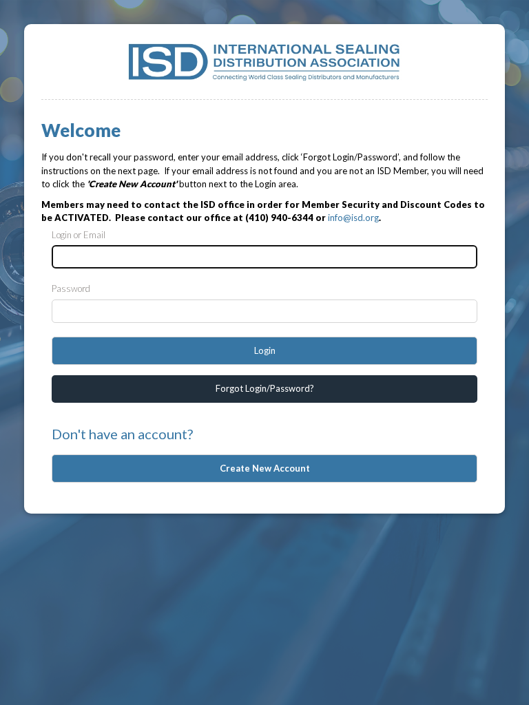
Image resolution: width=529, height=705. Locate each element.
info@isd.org (353, 217)
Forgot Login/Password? (265, 388)
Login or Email (78, 234)
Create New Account (265, 468)
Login (265, 350)
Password (71, 288)
